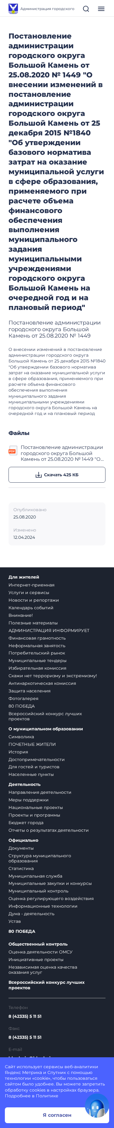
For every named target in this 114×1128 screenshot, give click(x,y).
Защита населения (29, 691)
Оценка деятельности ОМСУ (41, 952)
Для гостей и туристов (34, 767)
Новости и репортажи (34, 600)
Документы (21, 848)
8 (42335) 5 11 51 (25, 1016)
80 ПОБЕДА (22, 706)
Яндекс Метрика (23, 1072)
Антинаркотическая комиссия (42, 683)
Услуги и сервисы (29, 592)
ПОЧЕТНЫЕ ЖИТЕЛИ (32, 744)
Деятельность (24, 784)
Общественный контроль (38, 944)
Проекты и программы (34, 815)
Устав (15, 921)
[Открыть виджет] (97, 1105)
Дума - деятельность (31, 913)
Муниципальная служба (35, 876)
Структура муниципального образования (40, 858)
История (18, 752)
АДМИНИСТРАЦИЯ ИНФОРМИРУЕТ (49, 630)
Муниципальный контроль (38, 891)
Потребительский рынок (37, 653)
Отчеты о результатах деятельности (49, 830)
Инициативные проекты (36, 959)
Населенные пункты (31, 774)
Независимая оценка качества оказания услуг (43, 969)
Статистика (21, 868)
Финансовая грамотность (37, 638)
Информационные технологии (43, 906)
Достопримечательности (37, 759)
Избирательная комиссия (37, 668)
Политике (47, 1096)
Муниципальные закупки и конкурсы (50, 883)
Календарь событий (31, 607)
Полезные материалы (33, 623)
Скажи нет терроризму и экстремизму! (53, 675)
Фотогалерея (23, 698)
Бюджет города (26, 822)
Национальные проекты (36, 807)
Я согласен (57, 1115)
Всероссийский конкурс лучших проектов (45, 716)
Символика (21, 736)
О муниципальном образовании (46, 729)
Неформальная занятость (37, 645)
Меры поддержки (29, 800)
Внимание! (21, 615)
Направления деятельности (40, 792)
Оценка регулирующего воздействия (51, 898)
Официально (23, 840)
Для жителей (24, 577)
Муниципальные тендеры (38, 660)
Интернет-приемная (31, 585)
